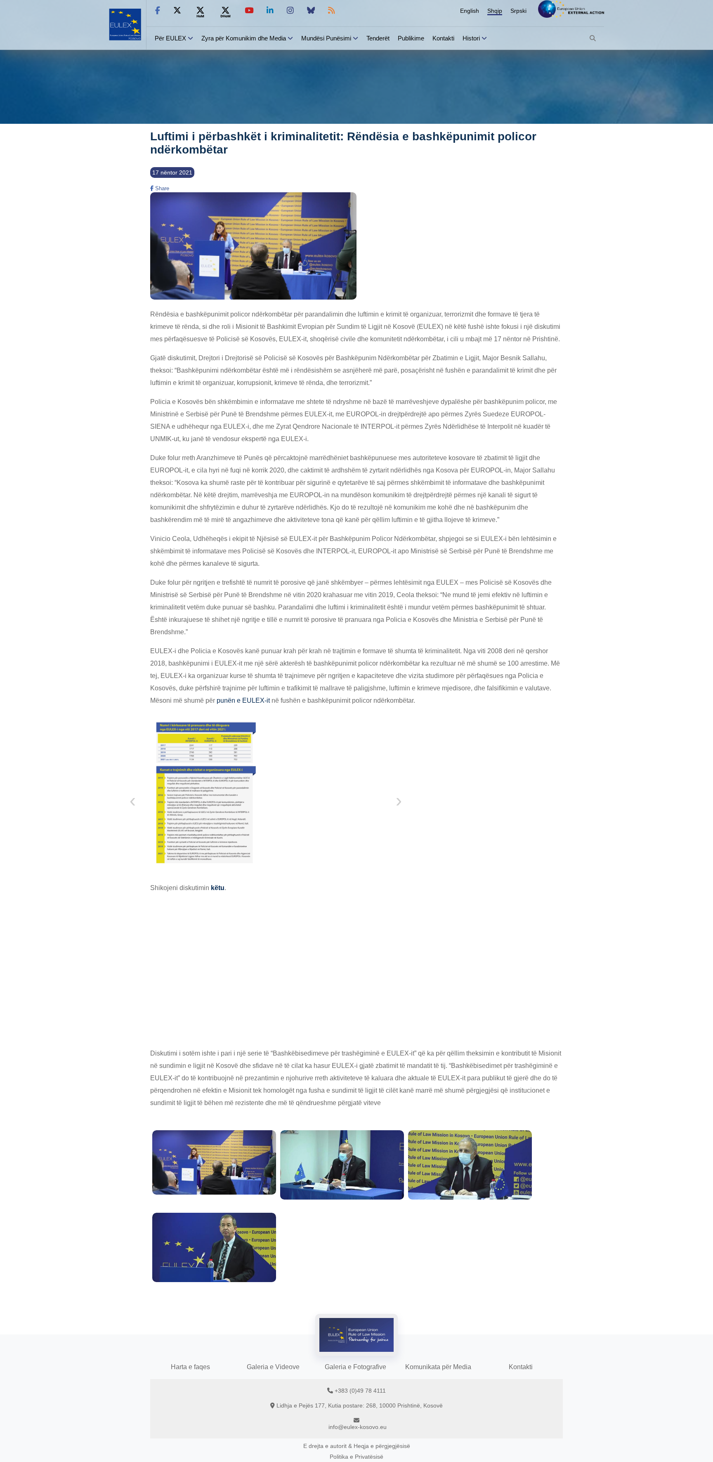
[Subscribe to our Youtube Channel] (249, 10)
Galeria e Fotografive (355, 1366)
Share (161, 188)
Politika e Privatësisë (356, 1456)
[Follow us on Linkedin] (270, 10)
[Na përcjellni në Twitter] (177, 10)
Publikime (411, 38)
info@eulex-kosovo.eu (357, 1427)
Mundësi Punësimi (326, 38)
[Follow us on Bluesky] (311, 10)
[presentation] (133, 802)
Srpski (518, 10)
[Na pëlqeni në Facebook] (157, 10)
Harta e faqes (190, 1366)
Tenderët (378, 38)
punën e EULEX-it (243, 700)
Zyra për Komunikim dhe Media (243, 38)
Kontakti (443, 38)
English (469, 10)
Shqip (494, 10)
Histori (471, 38)
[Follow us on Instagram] (290, 10)
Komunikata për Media (438, 1366)
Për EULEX (170, 38)
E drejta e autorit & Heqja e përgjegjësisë (356, 1446)
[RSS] (331, 10)
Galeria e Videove (273, 1366)
